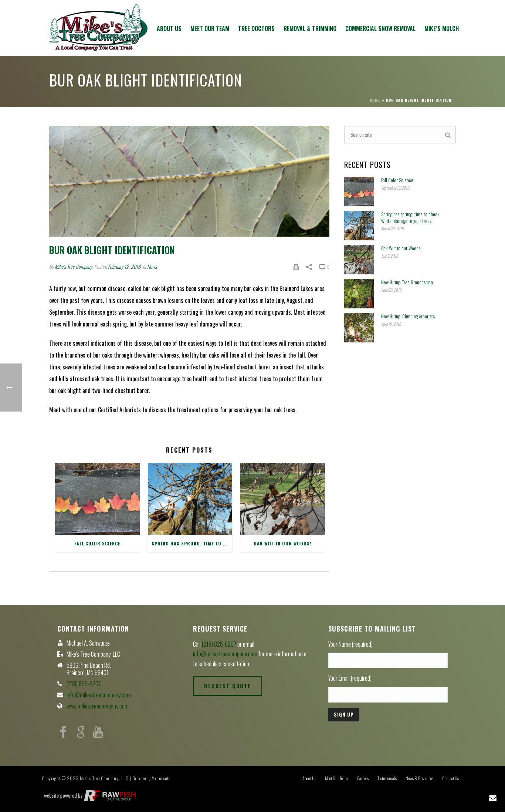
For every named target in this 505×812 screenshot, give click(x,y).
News (152, 266)
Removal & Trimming (310, 28)
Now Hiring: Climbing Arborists (408, 316)
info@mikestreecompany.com (99, 694)
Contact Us (450, 778)
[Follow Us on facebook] (63, 732)
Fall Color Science (97, 543)
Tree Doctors (256, 28)
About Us (169, 28)
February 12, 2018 (124, 266)
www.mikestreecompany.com (98, 706)
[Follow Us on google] (81, 732)
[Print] (296, 266)
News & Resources (419, 778)
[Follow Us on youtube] (98, 732)
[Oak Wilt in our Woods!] (282, 499)
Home (375, 100)
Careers (363, 778)
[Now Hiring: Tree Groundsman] (359, 293)
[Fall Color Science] (97, 499)
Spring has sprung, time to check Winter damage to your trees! (192, 543)
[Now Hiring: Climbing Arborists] (359, 327)
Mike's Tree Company (73, 266)
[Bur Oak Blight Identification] (189, 181)
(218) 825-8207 (84, 683)
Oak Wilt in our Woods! (283, 543)
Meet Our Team (209, 28)
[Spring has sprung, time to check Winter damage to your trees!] (190, 499)
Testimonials (387, 778)
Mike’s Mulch (441, 28)
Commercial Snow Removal (380, 28)
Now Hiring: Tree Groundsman (407, 282)
